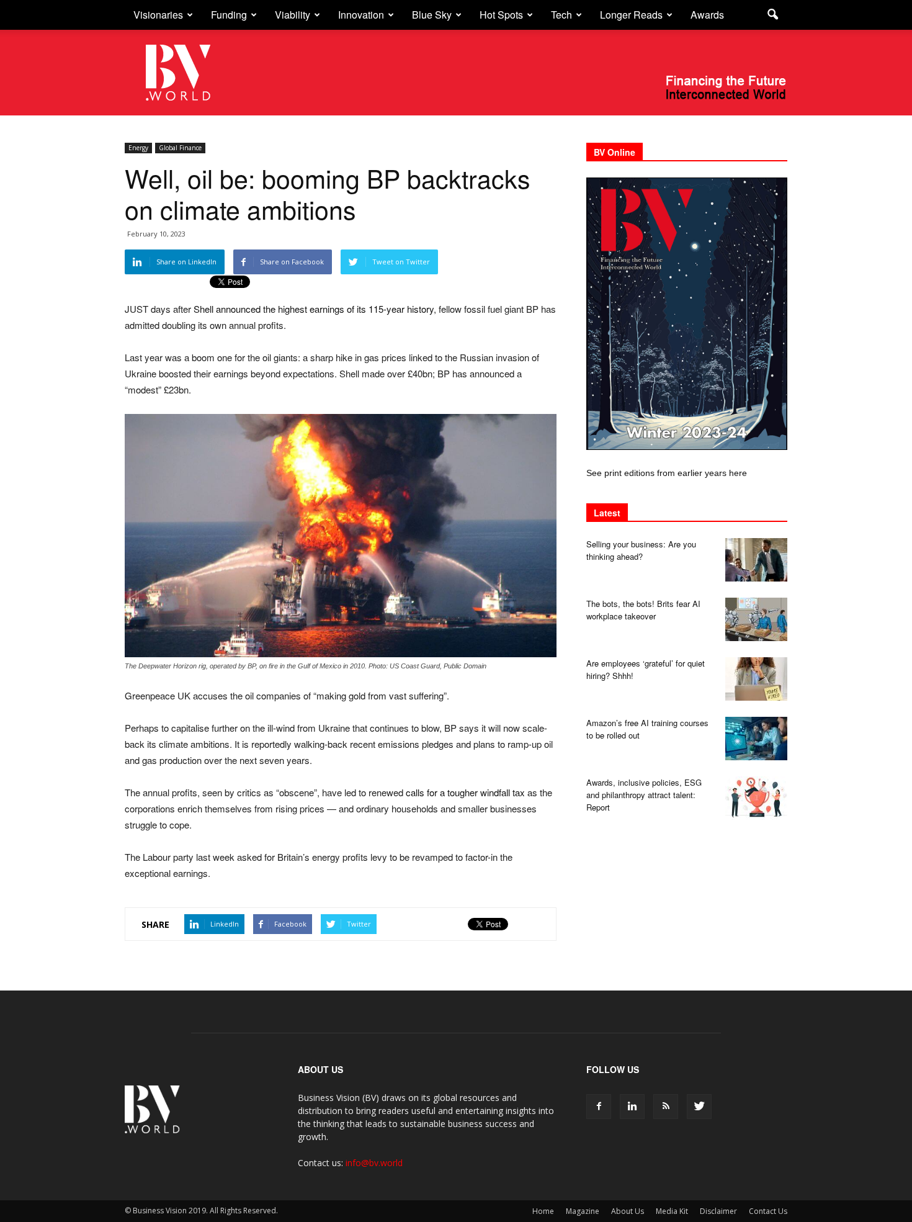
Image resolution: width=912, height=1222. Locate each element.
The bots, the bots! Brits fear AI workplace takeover (643, 610)
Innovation (361, 14)
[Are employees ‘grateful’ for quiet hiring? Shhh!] (756, 679)
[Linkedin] (632, 1106)
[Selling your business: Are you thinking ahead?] (756, 560)
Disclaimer (718, 1211)
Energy (138, 147)
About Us (627, 1211)
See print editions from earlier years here (666, 473)
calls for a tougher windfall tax (465, 792)
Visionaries (158, 14)
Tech (561, 14)
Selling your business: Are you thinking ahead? (641, 550)
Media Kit (672, 1211)
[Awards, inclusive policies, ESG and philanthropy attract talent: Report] (756, 798)
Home (543, 1211)
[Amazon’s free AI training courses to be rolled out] (756, 738)
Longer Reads (631, 14)
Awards (707, 14)
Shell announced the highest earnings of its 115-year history (314, 308)
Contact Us (768, 1211)
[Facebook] (598, 1106)
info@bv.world (374, 1163)
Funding (229, 14)
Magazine (582, 1211)
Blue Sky (432, 14)
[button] (772, 15)
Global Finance (180, 147)
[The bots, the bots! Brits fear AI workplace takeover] (756, 619)
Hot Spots (501, 14)
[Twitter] (699, 1106)
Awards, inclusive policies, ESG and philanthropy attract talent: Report (644, 794)
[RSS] (665, 1106)
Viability (292, 14)
